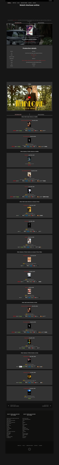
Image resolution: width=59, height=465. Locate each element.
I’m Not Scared (26, 388)
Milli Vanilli (8, 424)
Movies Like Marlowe (41, 22)
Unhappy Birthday (26, 255)
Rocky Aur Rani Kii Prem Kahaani (11, 420)
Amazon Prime (24, 2)
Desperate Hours (26, 372)
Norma (7, 430)
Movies (30, 2)
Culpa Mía (8, 429)
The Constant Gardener (26, 170)
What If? (8, 435)
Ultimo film (8, 434)
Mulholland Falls (26, 356)
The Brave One (26, 205)
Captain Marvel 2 (9, 421)
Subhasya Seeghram (25, 434)
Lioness (24, 420)
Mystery (14, 20)
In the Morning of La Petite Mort (11, 431)
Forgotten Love (9, 425)
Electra (23, 426)
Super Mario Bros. (9, 423)
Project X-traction (9, 428)
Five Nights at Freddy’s (9, 436)
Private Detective (43, 60)
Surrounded (8, 427)
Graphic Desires (9, 419)
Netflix (14, 2)
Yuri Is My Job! (24, 436)
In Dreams (27, 221)
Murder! (26, 287)
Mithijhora (24, 422)
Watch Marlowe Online (18, 22)
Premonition (26, 271)
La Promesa (24, 431)
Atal (23, 423)
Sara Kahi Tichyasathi (25, 433)
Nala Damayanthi (25, 424)
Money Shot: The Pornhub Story (11, 422)
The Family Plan (9, 437)
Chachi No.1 (24, 437)
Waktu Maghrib (9, 433)
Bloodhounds (24, 427)
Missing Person (33, 60)
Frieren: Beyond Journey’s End (26, 419)
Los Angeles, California (27, 60)
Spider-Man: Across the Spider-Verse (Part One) (13, 418)
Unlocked (26, 155)
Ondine (26, 237)
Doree (23, 435)
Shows (34, 2)
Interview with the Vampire (26, 120)
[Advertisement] (29, 13)
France (34, 56)
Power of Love (8, 432)
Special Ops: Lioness (25, 428)
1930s (23, 60)
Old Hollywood (38, 60)
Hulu (18, 2)
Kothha (23, 430)
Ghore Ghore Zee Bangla (26, 429)
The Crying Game (26, 136)
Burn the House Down (25, 418)
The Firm (26, 186)
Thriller (17, 20)
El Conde (8, 426)
